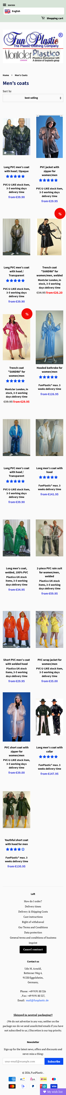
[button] (15, 176)
